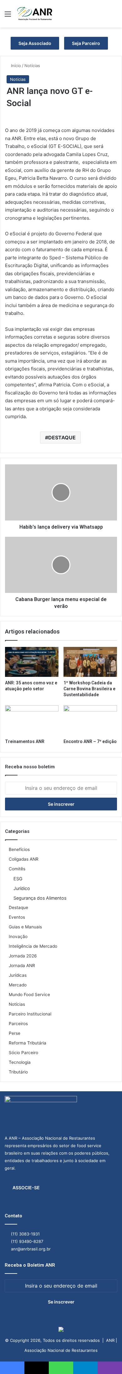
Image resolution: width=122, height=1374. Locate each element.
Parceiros (18, 1023)
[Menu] (8, 16)
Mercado (18, 984)
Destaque (18, 907)
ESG (18, 878)
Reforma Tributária (27, 1042)
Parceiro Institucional (30, 1013)
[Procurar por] (114, 16)
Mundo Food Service (29, 994)
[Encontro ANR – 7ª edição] (90, 720)
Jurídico (21, 888)
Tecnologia (20, 1062)
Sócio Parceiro (23, 1052)
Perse (14, 1033)
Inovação (18, 936)
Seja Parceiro (86, 43)
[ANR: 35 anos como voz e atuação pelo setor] (31, 662)
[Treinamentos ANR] (31, 720)
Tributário (18, 1071)
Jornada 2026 (23, 955)
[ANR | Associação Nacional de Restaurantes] (35, 13)
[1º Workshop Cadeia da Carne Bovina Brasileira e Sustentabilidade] (90, 662)
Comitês (17, 868)
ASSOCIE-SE (26, 1187)
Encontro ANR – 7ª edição (90, 741)
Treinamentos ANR (24, 741)
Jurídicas (18, 975)
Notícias (32, 65)
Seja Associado (34, 43)
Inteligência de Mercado (33, 946)
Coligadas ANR (23, 859)
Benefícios (19, 849)
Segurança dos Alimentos (39, 898)
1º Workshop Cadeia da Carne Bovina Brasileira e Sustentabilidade (89, 688)
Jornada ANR (22, 965)
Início (15, 65)
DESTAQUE (62, 437)
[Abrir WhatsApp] (106, 1358)
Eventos (17, 917)
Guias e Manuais (25, 926)
